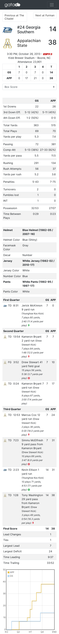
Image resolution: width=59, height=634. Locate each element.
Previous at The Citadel (14, 17)
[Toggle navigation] (51, 4)
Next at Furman (44, 15)
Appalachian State (29, 43)
